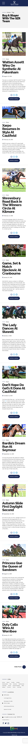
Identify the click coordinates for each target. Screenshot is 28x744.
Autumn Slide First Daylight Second (12, 506)
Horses (9, 685)
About (8, 682)
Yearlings (4, 685)
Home (9, 12)
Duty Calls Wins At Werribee (10, 628)
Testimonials (21, 684)
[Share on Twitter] (14, 95)
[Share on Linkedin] (17, 95)
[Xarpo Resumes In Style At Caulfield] (14, 112)
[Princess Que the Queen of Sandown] (14, 550)
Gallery (3, 687)
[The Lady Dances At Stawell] (14, 312)
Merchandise (5, 684)
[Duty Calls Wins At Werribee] (14, 612)
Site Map (19, 687)
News (7, 59)
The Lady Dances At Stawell (10, 328)
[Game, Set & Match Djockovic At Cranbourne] (14, 250)
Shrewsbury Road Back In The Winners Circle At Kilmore (12, 205)
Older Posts (18, 666)
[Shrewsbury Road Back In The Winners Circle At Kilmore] (14, 180)
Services (15, 684)
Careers (18, 682)
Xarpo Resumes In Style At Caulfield (11, 130)
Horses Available (16, 685)
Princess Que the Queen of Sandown (12, 566)
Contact (9, 687)
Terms (14, 687)
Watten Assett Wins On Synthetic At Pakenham (13, 67)
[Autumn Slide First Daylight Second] (14, 490)
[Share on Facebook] (11, 95)
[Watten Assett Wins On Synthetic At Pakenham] (14, 44)
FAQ (10, 684)
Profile (12, 682)
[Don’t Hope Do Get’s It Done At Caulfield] (14, 372)
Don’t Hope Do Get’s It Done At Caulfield (13, 388)
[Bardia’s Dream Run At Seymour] (14, 430)
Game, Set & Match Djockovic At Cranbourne (11, 268)
